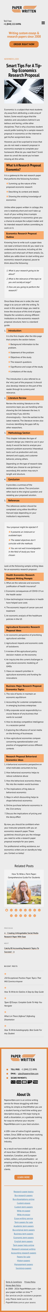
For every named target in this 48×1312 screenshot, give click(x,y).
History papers (23, 1260)
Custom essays (23, 1203)
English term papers (23, 1241)
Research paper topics (23, 1191)
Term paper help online (23, 1245)
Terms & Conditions (14, 1282)
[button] (6, 910)
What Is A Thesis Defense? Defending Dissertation (19, 1018)
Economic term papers (23, 1237)
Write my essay (23, 1214)
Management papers (23, 1264)
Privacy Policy (29, 1282)
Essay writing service (23, 1218)
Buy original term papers (24, 1230)
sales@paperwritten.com (28, 1073)
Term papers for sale (23, 1222)
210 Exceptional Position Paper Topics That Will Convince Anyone (22, 980)
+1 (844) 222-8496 (12, 24)
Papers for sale (23, 1256)
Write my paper (23, 1210)
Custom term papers (23, 1207)
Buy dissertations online (23, 1199)
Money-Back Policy (13, 1285)
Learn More (23, 1177)
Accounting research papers (23, 1252)
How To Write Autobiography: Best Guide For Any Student (23, 1032)
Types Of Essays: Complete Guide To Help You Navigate (23, 1004)
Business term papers (23, 1233)
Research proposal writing (23, 1249)
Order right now (24, 44)
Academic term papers (24, 1226)
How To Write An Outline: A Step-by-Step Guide (24, 991)
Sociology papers (23, 1268)
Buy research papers (24, 1195)
